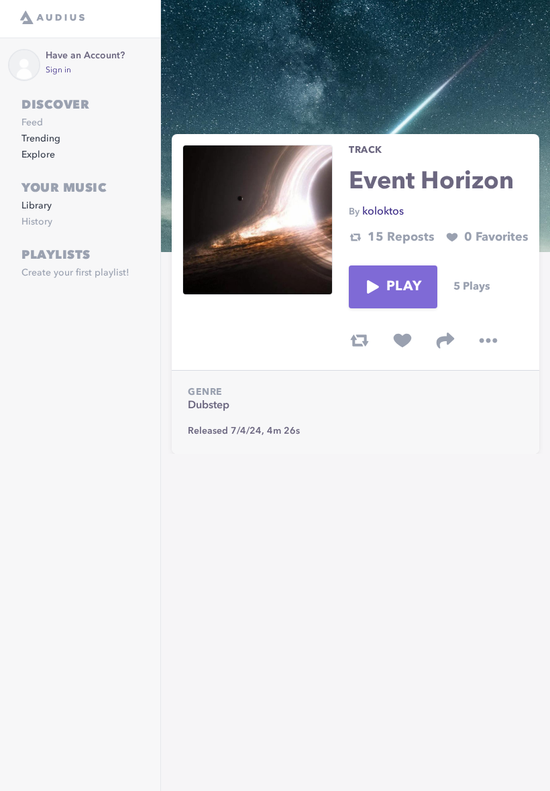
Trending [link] (40, 138)
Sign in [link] (58, 70)
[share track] (445, 340)
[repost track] (359, 340)
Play (403, 287)
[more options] (488, 340)
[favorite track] (402, 340)
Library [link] (36, 205)
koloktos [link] (383, 211)
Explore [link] (38, 155)
